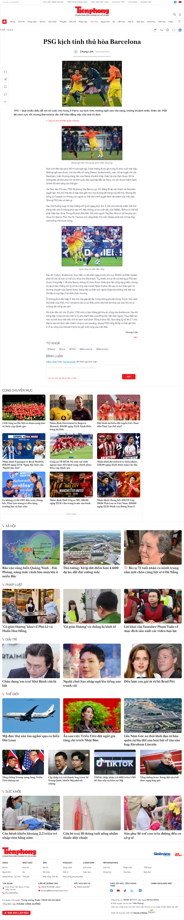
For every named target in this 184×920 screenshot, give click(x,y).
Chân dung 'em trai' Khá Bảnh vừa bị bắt (29, 683)
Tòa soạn (132, 2)
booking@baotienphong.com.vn (54, 890)
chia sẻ (155, 30)
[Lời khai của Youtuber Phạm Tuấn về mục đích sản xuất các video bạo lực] (153, 606)
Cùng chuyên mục (17, 390)
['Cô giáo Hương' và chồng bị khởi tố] (92, 606)
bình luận (173, 30)
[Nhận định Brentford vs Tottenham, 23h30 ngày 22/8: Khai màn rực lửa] (118, 446)
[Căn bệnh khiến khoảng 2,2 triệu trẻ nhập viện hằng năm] (31, 813)
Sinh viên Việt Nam (99, 2)
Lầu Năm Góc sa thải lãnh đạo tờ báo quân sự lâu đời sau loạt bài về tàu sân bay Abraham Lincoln (152, 740)
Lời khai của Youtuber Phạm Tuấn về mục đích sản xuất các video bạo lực (151, 629)
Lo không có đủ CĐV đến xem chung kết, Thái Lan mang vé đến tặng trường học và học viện (22, 503)
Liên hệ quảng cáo (48, 883)
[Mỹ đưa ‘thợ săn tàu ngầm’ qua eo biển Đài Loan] (31, 715)
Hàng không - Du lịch (11, 876)
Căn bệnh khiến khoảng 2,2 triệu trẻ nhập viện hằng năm (29, 835)
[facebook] (175, 2)
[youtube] (180, 2)
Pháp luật (83, 21)
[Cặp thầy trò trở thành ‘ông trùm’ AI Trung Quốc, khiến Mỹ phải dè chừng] (69, 762)
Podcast (67, 862)
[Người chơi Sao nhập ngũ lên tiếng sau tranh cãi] (92, 661)
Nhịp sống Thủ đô (50, 876)
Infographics (110, 862)
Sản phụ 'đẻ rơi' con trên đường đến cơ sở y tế (152, 835)
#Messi (51, 349)
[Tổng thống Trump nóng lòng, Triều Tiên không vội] (23, 762)
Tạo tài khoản (69, 361)
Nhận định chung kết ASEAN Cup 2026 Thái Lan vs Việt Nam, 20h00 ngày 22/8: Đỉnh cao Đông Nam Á (116, 503)
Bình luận (5, 94)
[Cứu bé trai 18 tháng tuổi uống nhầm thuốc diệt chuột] (92, 813)
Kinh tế (21, 21)
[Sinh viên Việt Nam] (162, 854)
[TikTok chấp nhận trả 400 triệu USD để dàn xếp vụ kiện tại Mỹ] (115, 762)
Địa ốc (42, 21)
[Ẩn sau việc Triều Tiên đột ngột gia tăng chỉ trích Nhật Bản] (92, 715)
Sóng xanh (32, 21)
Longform (88, 862)
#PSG (72, 349)
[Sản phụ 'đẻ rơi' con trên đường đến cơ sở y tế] (153, 813)
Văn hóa (121, 21)
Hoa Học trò (118, 2)
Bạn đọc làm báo (18, 912)
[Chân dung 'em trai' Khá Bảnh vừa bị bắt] (31, 661)
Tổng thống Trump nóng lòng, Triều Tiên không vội (22, 779)
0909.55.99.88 (48, 887)
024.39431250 (11, 893)
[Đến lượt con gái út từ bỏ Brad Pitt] (153, 661)
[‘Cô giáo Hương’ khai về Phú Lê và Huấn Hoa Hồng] (31, 606)
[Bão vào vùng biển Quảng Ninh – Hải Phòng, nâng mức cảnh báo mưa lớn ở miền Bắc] (31, 547)
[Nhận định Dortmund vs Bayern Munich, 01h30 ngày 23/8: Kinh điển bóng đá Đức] (71, 407)
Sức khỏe (52, 21)
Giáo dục (140, 21)
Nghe (5, 71)
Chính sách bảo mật (161, 883)
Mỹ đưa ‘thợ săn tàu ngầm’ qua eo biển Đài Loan (30, 738)
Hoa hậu (162, 21)
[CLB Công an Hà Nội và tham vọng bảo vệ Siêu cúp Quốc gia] (23, 407)
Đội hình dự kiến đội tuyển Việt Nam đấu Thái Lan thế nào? (118, 424)
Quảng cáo (146, 2)
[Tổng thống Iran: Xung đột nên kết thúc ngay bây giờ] (161, 762)
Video (171, 21)
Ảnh (45, 862)
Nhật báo (27, 862)
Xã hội (12, 21)
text (161, 30)
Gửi (129, 376)
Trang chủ (4, 22)
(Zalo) (57, 887)
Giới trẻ (72, 21)
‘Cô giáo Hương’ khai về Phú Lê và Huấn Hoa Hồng (27, 629)
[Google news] (141, 890)
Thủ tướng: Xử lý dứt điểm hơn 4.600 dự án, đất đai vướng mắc (91, 570)
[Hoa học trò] (178, 854)
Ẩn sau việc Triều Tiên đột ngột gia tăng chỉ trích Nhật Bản (89, 738)
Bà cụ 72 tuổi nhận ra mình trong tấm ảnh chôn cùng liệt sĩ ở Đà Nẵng (151, 570)
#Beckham (102, 349)
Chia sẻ (5, 79)
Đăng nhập (51, 361)
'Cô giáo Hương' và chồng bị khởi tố (89, 627)
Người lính (105, 21)
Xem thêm (179, 22)
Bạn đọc (147, 872)
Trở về (5, 101)
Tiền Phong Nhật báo (77, 2)
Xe (114, 21)
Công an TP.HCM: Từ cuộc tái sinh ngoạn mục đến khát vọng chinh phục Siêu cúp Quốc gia (71, 464)
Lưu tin (5, 86)
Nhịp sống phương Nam (73, 876)
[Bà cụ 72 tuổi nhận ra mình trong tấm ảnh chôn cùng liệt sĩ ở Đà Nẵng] (153, 547)
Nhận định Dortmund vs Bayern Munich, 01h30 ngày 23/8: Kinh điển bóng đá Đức (70, 426)
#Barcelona (86, 349)
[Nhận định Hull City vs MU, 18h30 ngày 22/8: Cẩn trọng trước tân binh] (71, 484)
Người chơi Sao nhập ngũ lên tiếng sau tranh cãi (92, 683)
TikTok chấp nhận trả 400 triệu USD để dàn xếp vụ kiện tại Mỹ (115, 779)
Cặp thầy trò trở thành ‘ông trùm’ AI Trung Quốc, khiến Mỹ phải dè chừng (68, 780)
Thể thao (94, 21)
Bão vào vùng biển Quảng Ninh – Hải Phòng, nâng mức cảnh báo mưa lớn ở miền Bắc (30, 572)
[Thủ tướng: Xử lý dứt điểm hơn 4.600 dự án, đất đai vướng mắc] (92, 547)
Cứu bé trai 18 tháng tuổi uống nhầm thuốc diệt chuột (90, 835)
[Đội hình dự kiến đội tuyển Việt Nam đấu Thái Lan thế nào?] (118, 407)
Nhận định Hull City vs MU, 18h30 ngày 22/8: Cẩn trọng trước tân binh (70, 502)
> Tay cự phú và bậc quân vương (62, 120)
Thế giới (63, 21)
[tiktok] (126, 890)
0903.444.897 (83, 887)
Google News (180, 30)
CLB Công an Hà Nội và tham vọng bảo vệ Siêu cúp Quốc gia (23, 424)
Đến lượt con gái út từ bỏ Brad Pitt (149, 681)
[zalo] (133, 890)
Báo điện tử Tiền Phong (92, 11)
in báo (167, 30)
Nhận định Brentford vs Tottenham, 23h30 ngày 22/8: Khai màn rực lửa (117, 463)
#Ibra (62, 349)
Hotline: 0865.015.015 (53, 2)
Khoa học (151, 21)
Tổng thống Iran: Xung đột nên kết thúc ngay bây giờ (159, 779)
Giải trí (130, 21)
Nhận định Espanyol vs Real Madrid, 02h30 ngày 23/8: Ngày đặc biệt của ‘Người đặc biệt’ (23, 464)
